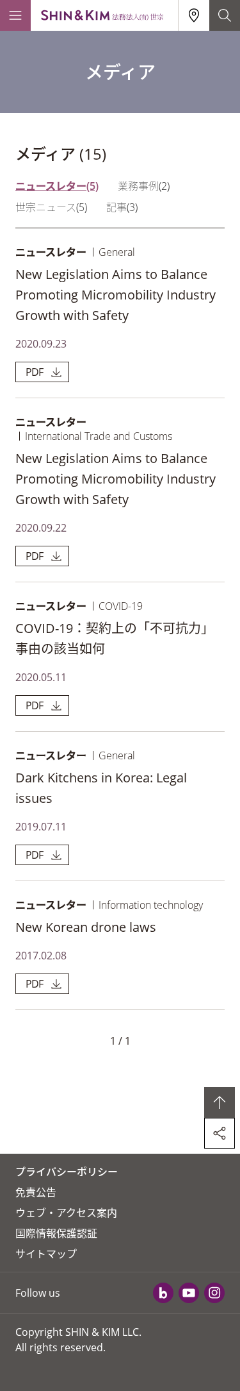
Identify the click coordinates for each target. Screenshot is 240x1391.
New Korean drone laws (85, 927)
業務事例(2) (144, 186)
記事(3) (122, 207)
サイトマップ (46, 1254)
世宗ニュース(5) (51, 207)
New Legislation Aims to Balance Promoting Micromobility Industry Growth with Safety (115, 295)
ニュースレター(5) (57, 186)
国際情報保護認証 (56, 1233)
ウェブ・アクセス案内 (66, 1213)
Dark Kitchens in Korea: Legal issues (101, 788)
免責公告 (35, 1192)
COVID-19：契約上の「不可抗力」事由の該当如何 (114, 638)
